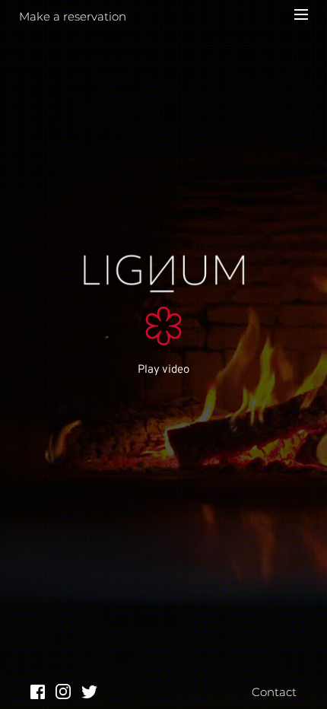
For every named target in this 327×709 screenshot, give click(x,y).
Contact (274, 692)
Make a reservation (72, 16)
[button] (301, 14)
